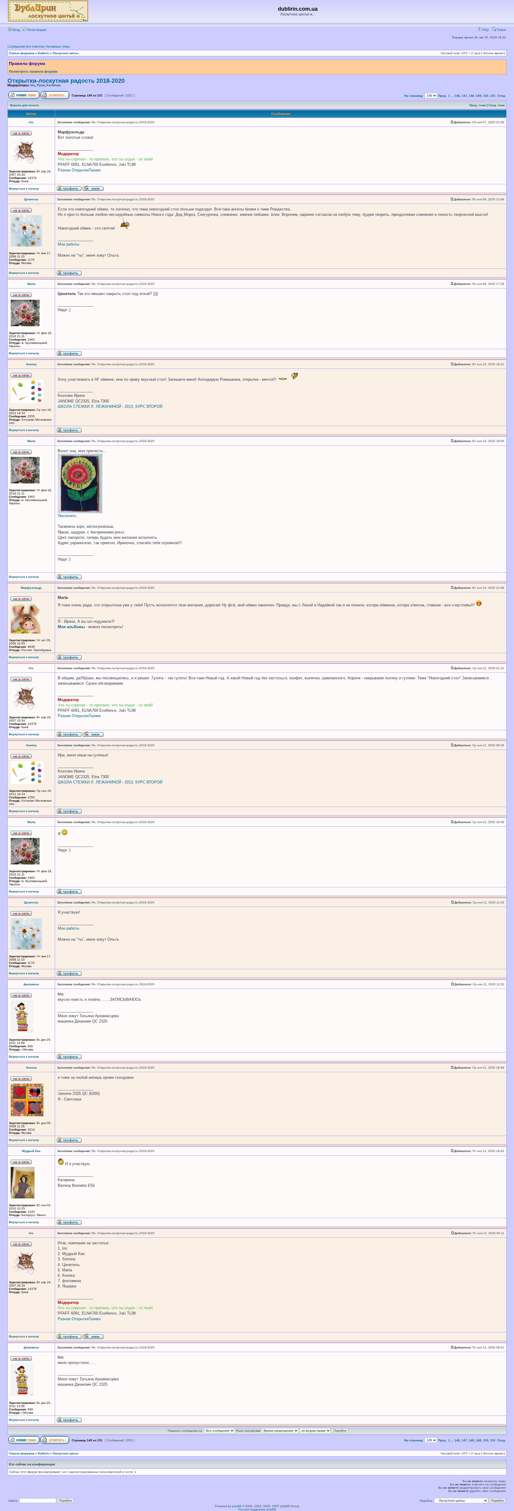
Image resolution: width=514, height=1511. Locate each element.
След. (501, 95)
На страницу (413, 95)
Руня (41, 85)
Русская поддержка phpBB (257, 1509)
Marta (31, 283)
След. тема (496, 105)
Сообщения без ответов (25, 46)
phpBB (237, 1506)
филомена (31, 984)
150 (485, 95)
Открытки (80, 170)
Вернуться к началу (24, 188)
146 (457, 95)
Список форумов (21, 53)
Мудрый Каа (31, 1151)
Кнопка (31, 364)
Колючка (53, 85)
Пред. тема (477, 105)
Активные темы (58, 46)
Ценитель (31, 199)
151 (493, 95)
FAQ (485, 30)
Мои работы (68, 244)
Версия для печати (24, 105)
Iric (32, 85)
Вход (16, 30)
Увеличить (67, 515)
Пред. (442, 95)
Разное (64, 170)
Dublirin (43, 53)
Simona (31, 1067)
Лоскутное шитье (66, 53)
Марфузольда (31, 587)
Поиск (501, 30)
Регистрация (36, 30)
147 (464, 95)
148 (471, 95)
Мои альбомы (71, 627)
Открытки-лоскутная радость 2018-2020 (66, 80)
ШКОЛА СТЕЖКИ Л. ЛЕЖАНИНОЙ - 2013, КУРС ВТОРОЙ (110, 406)
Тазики (95, 170)
